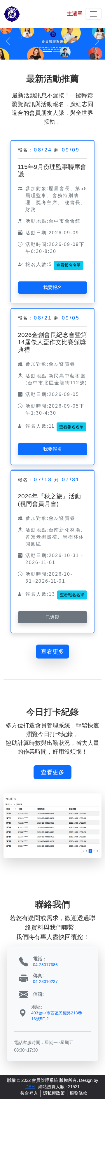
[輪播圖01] (52, 41)
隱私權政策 (54, 1093)
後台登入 (29, 1093)
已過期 (53, 617)
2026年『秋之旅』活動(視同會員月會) (49, 500)
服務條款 (78, 1093)
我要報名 (52, 287)
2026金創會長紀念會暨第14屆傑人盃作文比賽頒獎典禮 (52, 342)
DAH (30, 1086)
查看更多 (52, 651)
